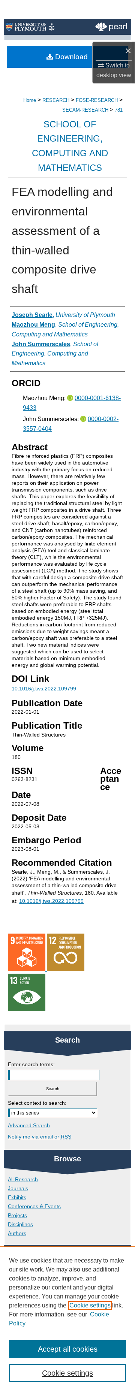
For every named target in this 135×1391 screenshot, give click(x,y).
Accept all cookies (68, 1349)
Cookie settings (90, 1305)
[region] (67, 1318)
